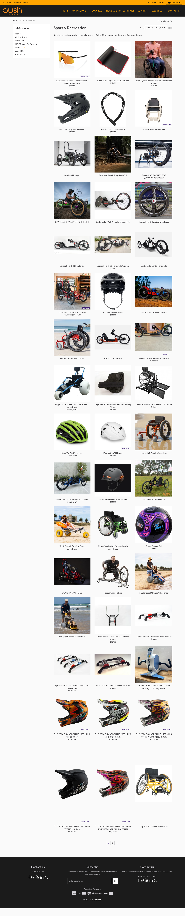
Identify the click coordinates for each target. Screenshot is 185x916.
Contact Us (20, 54)
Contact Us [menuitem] (174, 11)
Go (115, 881)
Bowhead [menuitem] (97, 11)
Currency (17, 3)
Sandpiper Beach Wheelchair (72, 636)
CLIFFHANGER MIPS (113, 312)
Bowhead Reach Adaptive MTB (113, 175)
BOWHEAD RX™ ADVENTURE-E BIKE (72, 222)
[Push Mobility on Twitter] (171, 21)
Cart (175, 3)
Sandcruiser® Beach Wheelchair (153, 593)
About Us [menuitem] (157, 11)
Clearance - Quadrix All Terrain (72, 312)
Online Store (21, 37)
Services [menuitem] (142, 11)
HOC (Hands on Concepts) (27, 44)
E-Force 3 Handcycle (113, 358)
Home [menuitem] (65, 11)
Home (15, 20)
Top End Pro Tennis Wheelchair (154, 826)
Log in (147, 3)
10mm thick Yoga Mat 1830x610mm (113, 80)
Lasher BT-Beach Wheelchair (154, 453)
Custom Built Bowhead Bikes (154, 312)
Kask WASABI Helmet (113, 453)
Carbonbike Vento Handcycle (154, 266)
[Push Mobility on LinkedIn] (168, 21)
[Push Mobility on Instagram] (161, 21)
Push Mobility (96, 900)
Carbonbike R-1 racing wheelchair (154, 222)
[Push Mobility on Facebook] (158, 21)
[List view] (171, 28)
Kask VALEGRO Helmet (71, 453)
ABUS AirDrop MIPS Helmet (72, 129)
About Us (19, 51)
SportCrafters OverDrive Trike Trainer (154, 636)
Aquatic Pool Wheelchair (154, 129)
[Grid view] (169, 28)
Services (19, 47)
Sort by (142, 28)
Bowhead (19, 40)
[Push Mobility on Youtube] (164, 21)
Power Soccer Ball (154, 546)
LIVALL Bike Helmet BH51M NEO (113, 499)
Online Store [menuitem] (79, 11)
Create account (157, 3)
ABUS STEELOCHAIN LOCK (113, 129)
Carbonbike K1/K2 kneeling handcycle (113, 222)
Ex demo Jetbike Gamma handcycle (154, 358)
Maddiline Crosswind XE (154, 499)
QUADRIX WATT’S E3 (72, 593)
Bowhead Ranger (72, 175)
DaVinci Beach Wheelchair (72, 358)
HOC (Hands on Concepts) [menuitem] (120, 11)
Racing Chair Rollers (113, 593)
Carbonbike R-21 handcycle (72, 266)
